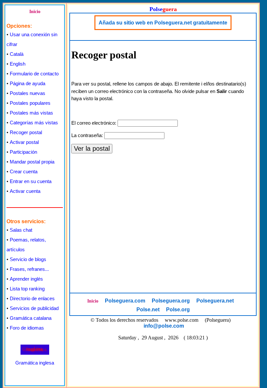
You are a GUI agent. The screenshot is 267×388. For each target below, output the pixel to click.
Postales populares (30, 103)
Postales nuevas (27, 93)
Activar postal (24, 142)
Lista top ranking (27, 288)
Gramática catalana (30, 318)
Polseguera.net (215, 300)
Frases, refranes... (29, 269)
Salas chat (21, 230)
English (17, 64)
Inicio (34, 11)
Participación (23, 152)
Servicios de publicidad (34, 308)
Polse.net (148, 309)
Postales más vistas (31, 113)
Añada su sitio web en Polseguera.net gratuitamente (163, 22)
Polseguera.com (125, 300)
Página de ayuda (27, 83)
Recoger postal (26, 132)
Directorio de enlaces (32, 298)
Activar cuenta (25, 191)
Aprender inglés (26, 279)
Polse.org (178, 309)
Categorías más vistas (34, 122)
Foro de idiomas (27, 328)
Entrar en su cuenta (30, 181)
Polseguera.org (171, 300)
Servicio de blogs (28, 259)
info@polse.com (164, 326)
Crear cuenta (23, 171)
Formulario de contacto (34, 73)
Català (16, 54)
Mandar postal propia (32, 161)
